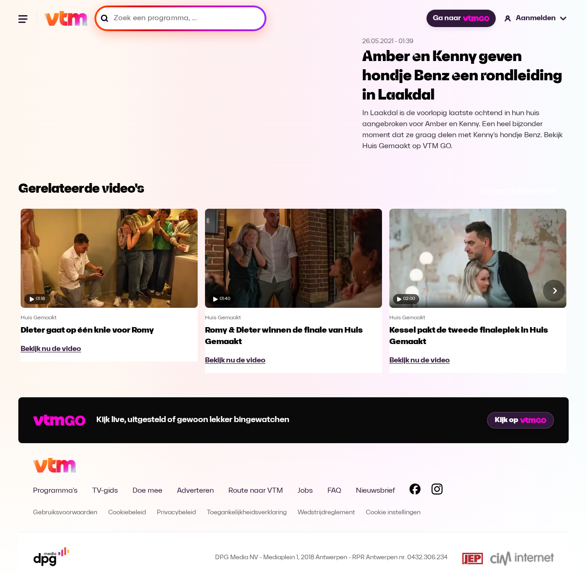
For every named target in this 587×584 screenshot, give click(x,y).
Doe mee (147, 491)
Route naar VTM (255, 491)
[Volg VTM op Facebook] (415, 491)
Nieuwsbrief (375, 491)
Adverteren (195, 491)
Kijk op (506, 420)
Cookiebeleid (127, 512)
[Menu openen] (23, 18)
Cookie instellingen (393, 512)
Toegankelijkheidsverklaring (247, 512)
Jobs (305, 491)
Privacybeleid (176, 512)
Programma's (55, 491)
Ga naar (447, 18)
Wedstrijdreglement (326, 512)
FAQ (334, 491)
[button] (536, 18)
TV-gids (105, 491)
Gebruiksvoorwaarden (65, 512)
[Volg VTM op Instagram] (437, 491)
